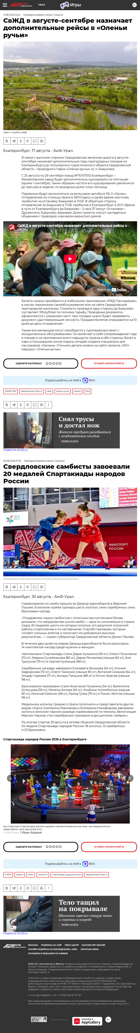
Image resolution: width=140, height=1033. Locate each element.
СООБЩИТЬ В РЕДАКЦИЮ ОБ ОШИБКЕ (48, 953)
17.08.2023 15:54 (11, 14)
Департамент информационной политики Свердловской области (41, 578)
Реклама (33, 945)
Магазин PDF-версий (93, 945)
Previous (10, 778)
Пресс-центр (72, 945)
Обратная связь (90, 949)
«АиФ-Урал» (13, 832)
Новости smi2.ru (15, 450)
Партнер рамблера (59, 1019)
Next (129, 778)
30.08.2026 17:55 (12, 460)
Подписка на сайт (51, 945)
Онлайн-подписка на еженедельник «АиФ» (53, 949)
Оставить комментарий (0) (109, 363)
